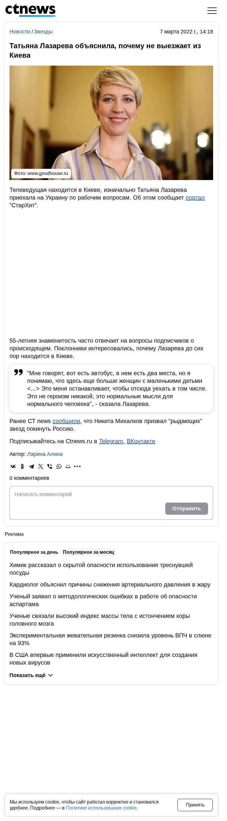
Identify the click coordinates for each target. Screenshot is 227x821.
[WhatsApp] (59, 466)
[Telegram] (31, 466)
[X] (40, 466)
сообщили (66, 421)
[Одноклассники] (22, 466)
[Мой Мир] (68, 466)
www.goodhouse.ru (47, 173)
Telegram (111, 441)
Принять (195, 804)
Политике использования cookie (101, 807)
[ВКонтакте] (13, 466)
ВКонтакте (141, 441)
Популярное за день (34, 552)
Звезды (43, 32)
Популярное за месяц (88, 552)
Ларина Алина (45, 454)
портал (195, 197)
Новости (20, 32)
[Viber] (49, 466)
